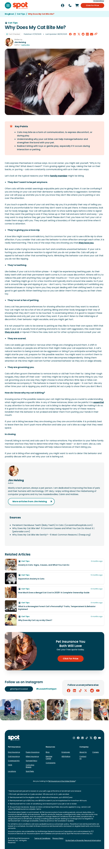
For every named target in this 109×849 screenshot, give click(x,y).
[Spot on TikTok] (80, 690)
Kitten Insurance (32, 756)
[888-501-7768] (70, 5)
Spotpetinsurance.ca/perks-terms (27, 809)
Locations (12, 771)
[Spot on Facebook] (68, 690)
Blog (47, 752)
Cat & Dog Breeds (30, 766)
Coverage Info (14, 761)
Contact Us (82, 757)
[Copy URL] (95, 34)
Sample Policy (31, 761)
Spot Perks (30, 771)
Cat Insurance (14, 756)
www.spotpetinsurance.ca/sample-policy (52, 824)
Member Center (49, 757)
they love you (86, 242)
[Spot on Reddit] (92, 690)
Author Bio (25, 45)
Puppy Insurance (32, 752)
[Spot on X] (86, 690)
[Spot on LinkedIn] (74, 690)
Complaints (50, 763)
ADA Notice (66, 756)
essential (98, 402)
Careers (95, 752)
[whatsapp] (87, 34)
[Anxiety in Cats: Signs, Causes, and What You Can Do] (54, 564)
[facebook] (70, 34)
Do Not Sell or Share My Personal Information (83, 840)
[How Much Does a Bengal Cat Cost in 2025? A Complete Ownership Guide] (54, 592)
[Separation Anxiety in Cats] (54, 578)
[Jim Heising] (9, 42)
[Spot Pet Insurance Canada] (14, 738)
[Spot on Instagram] (74, 737)
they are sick (12, 332)
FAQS (10, 765)
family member (58, 175)
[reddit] (83, 34)
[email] (91, 34)
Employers (66, 752)
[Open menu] (8, 5)
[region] (54, 709)
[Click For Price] (77, 5)
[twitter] (78, 34)
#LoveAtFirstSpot (46, 688)
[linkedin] (74, 34)
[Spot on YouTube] (98, 690)
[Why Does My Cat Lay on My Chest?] (54, 620)
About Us (83, 752)
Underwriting (98, 1)
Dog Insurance (14, 752)
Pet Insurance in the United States (61, 781)
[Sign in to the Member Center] (62, 5)
